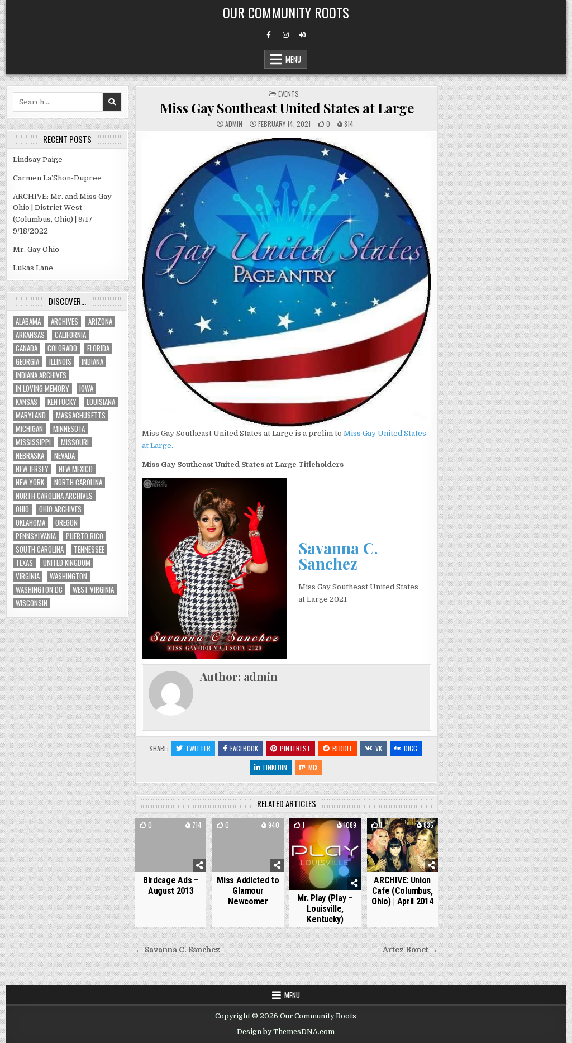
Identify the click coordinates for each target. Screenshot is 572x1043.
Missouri (75, 442)
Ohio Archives (60, 509)
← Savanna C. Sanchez (177, 950)
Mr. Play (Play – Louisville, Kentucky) (324, 909)
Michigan (29, 428)
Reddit (342, 748)
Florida (98, 348)
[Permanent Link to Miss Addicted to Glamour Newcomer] (247, 845)
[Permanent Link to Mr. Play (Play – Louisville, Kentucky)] (324, 853)
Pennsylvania (36, 536)
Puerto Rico (84, 536)
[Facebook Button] (268, 35)
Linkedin (275, 767)
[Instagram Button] (285, 35)
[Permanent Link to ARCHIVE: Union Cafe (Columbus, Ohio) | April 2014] (402, 845)
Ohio (22, 509)
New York (30, 482)
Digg (410, 748)
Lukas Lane (33, 268)
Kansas (26, 402)
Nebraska (30, 455)
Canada (26, 348)
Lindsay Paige (38, 159)
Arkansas (30, 335)
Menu (293, 59)
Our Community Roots (286, 12)
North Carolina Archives (54, 495)
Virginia (28, 576)
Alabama (28, 321)
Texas (24, 563)
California (70, 335)
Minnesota (69, 428)
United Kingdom (66, 563)
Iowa (86, 388)
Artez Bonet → (410, 950)
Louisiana (101, 402)
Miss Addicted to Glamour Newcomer (248, 891)
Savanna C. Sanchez (338, 555)
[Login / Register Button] (302, 35)
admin (233, 124)
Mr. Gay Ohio (36, 249)
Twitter (198, 748)
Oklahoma (30, 522)
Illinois (60, 361)
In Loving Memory (42, 388)
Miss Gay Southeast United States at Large (287, 108)
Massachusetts (81, 415)
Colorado (62, 348)
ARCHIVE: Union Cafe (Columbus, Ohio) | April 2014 (402, 891)
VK (378, 748)
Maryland (31, 415)
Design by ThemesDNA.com (286, 1032)
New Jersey (32, 469)
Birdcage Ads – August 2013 (171, 885)
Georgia (27, 361)
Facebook (244, 748)
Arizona (100, 321)
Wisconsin (31, 603)
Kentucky (62, 402)
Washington (68, 576)
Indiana (92, 361)
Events (288, 93)
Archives (64, 321)
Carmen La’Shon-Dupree (57, 178)
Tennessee (89, 549)
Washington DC (39, 589)
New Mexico (76, 469)
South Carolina (40, 549)
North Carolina (78, 482)
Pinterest (295, 748)
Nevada (64, 455)
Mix (313, 767)
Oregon (66, 522)
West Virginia (93, 589)
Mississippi (33, 442)
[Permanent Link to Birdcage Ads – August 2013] (170, 845)
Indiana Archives (41, 375)
